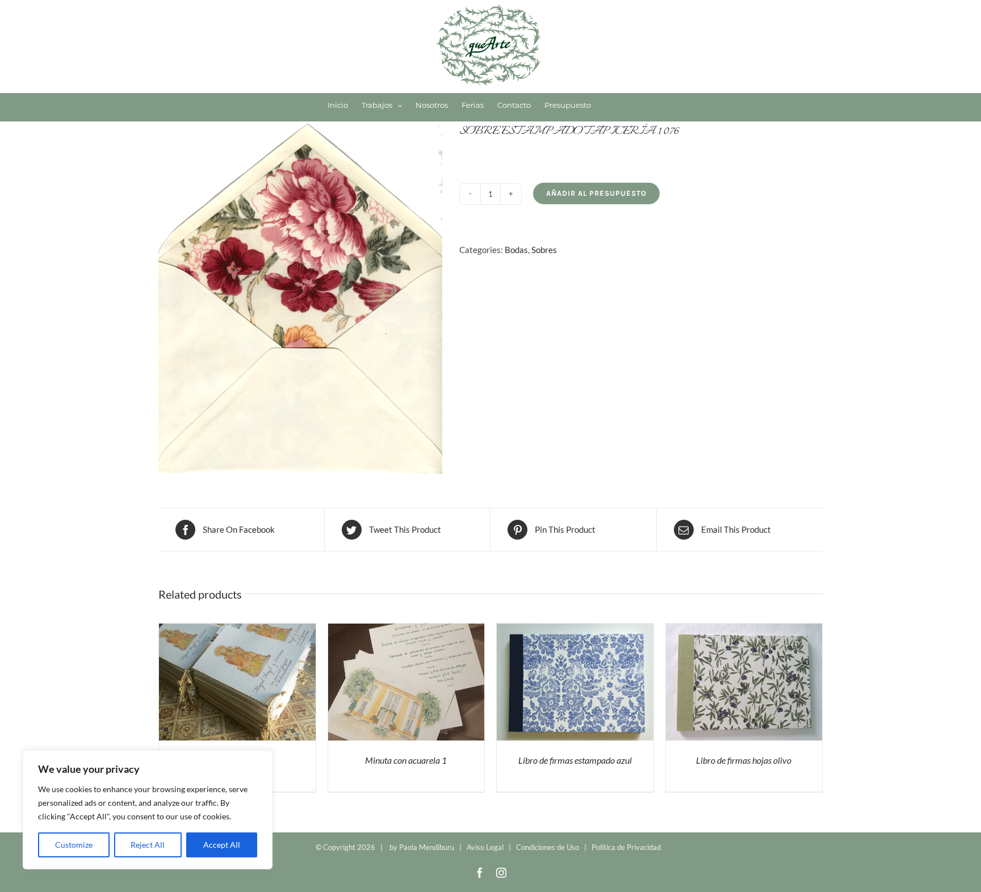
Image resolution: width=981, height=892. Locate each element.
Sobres (544, 250)
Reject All (148, 844)
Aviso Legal (485, 847)
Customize (74, 844)
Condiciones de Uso (547, 847)
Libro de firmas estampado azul (575, 760)
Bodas (516, 250)
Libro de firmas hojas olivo (743, 760)
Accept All (221, 844)
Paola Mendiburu (426, 847)
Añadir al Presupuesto (596, 193)
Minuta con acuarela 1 (406, 760)
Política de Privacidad (626, 847)
